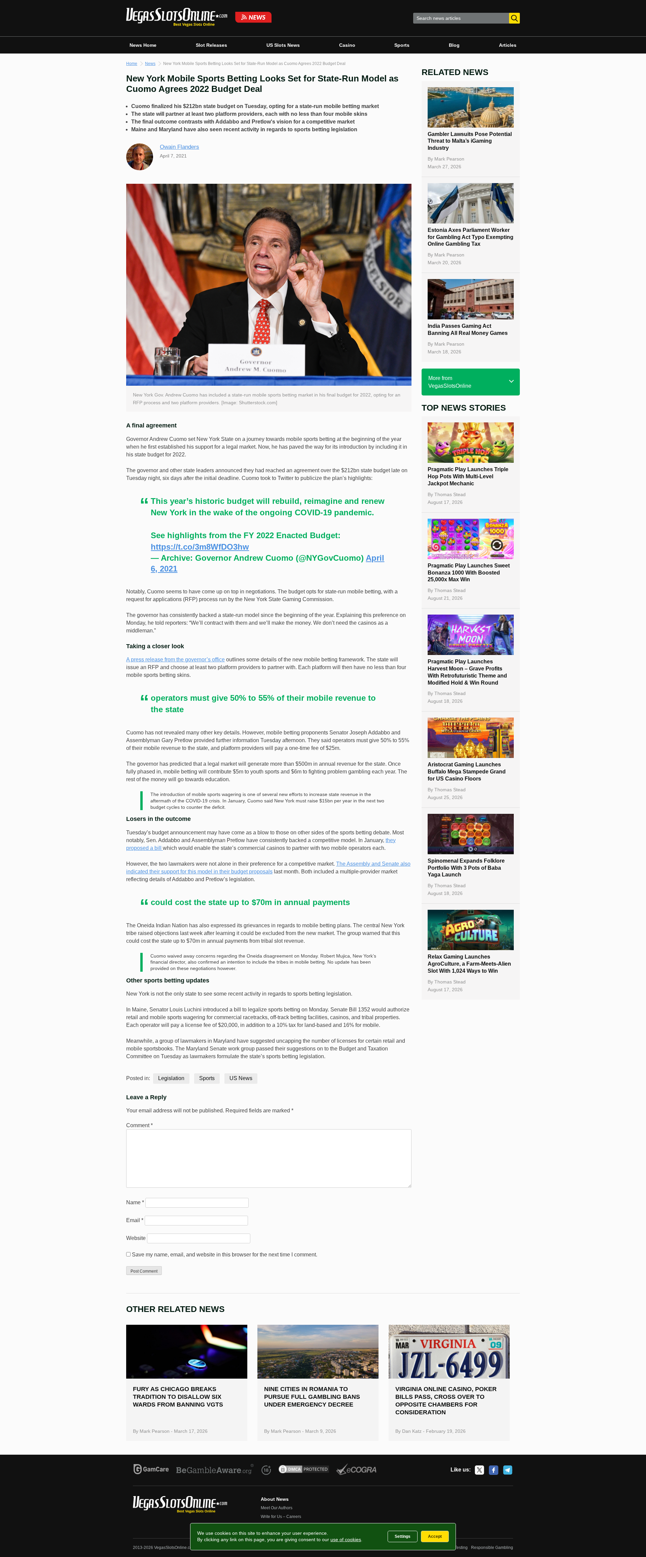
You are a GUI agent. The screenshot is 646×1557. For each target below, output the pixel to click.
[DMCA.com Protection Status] (304, 1470)
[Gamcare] (151, 1470)
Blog (454, 45)
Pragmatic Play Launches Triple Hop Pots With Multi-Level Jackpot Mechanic (468, 476)
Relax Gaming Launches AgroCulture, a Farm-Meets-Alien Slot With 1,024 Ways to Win (469, 964)
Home (131, 63)
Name (135, 1202)
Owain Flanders (179, 147)
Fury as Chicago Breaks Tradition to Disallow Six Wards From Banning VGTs (178, 1397)
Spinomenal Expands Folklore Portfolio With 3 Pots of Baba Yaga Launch (466, 868)
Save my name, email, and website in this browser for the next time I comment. (224, 1254)
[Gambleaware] (215, 1470)
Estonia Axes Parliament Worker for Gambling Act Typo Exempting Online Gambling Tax (470, 237)
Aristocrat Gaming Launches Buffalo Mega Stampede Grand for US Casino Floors (467, 772)
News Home (143, 45)
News (150, 63)
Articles (507, 45)
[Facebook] (493, 1470)
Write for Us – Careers (281, 1516)
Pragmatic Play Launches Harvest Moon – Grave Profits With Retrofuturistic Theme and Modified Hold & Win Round (467, 672)
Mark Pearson (449, 159)
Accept (435, 1536)
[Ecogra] (356, 1470)
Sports (401, 45)
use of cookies (345, 1539)
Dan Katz (412, 1431)
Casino (347, 45)
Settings (402, 1536)
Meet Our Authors (276, 1508)
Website (136, 1238)
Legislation (171, 1078)
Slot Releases (211, 45)
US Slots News (283, 45)
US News (240, 1078)
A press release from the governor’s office (175, 659)
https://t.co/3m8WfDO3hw (200, 546)
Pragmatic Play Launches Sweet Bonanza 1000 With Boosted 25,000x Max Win (469, 573)
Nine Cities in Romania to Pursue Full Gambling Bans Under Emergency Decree (312, 1397)
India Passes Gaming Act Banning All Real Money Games (468, 329)
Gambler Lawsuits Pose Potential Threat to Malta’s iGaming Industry (470, 141)
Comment (139, 1125)
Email (134, 1220)
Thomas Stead (450, 494)
